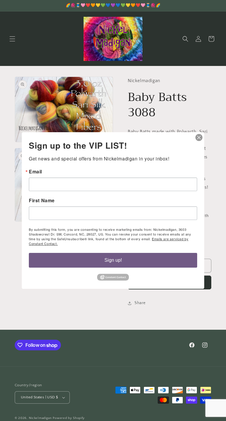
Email (35, 171)
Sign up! (113, 260)
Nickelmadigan (41, 418)
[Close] (198, 137)
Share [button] (140, 303)
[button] (12, 38)
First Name (42, 200)
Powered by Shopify (69, 418)
